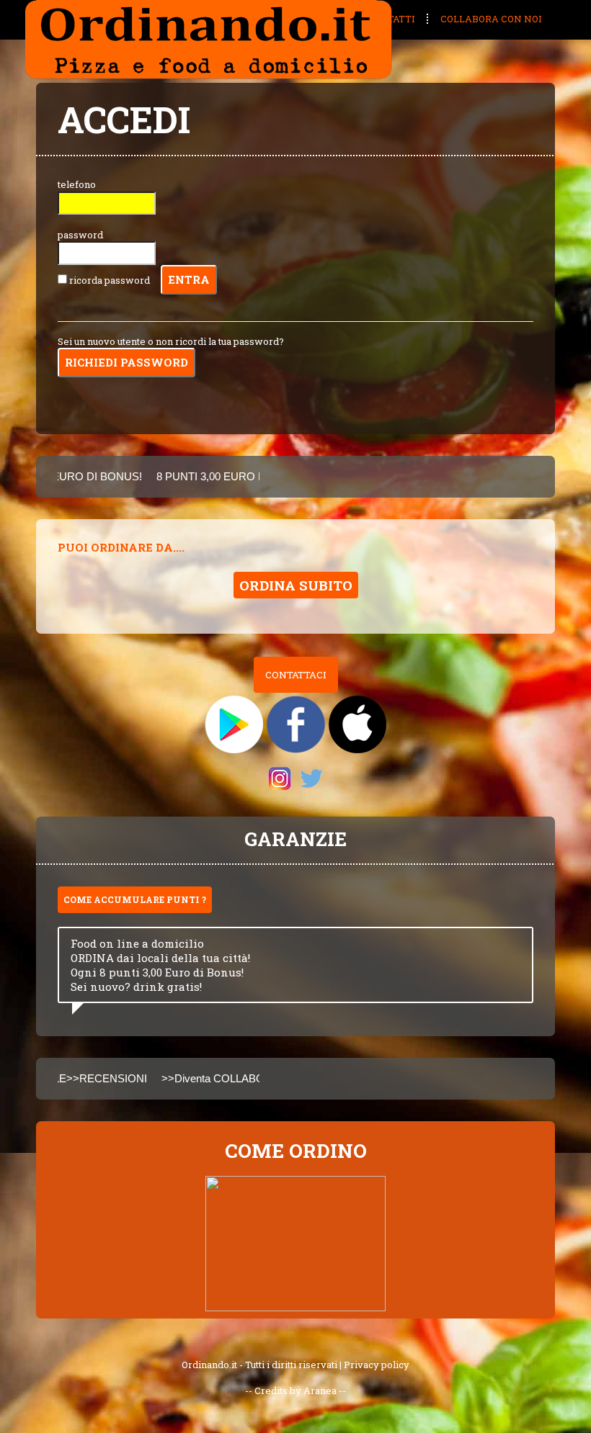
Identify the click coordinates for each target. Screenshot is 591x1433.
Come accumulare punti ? (134, 899)
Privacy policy (376, 1364)
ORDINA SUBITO (295, 585)
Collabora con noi (491, 18)
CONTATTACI (295, 674)
